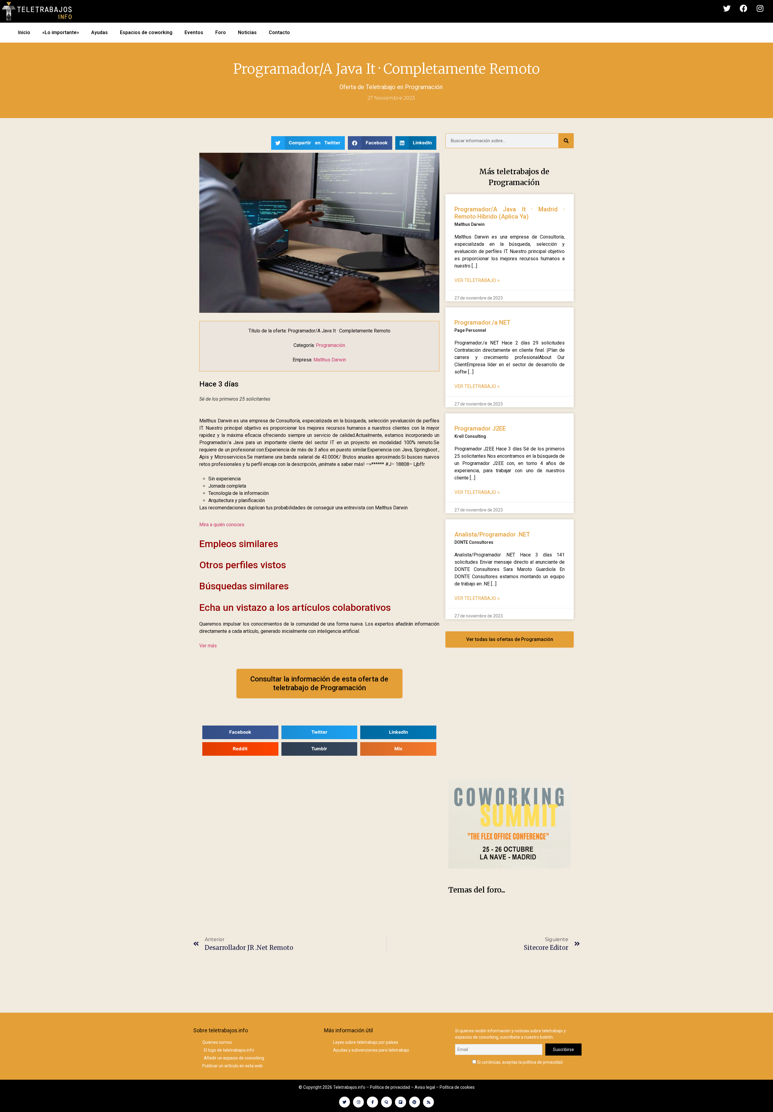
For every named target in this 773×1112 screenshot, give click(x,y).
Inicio (24, 32)
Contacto (279, 32)
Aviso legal (425, 1087)
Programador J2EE (480, 428)
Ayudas (99, 32)
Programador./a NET (482, 322)
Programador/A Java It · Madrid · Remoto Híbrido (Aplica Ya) (509, 213)
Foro (220, 32)
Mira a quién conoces (221, 524)
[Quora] (386, 1102)
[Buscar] (566, 140)
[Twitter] (726, 8)
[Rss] (428, 1102)
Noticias (247, 32)
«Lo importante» (60, 32)
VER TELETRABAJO (477, 280)
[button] (308, 143)
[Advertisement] (509, 720)
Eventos (193, 32)
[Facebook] (743, 8)
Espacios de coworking (146, 32)
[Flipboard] (400, 1102)
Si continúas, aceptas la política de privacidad (519, 1062)
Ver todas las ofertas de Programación (509, 639)
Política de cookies (457, 1087)
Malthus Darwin (329, 360)
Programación (424, 87)
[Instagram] (760, 8)
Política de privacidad (390, 1087)
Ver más (208, 646)
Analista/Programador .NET (492, 534)
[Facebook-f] (372, 1102)
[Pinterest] (414, 1102)
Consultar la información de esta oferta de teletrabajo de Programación (319, 683)
